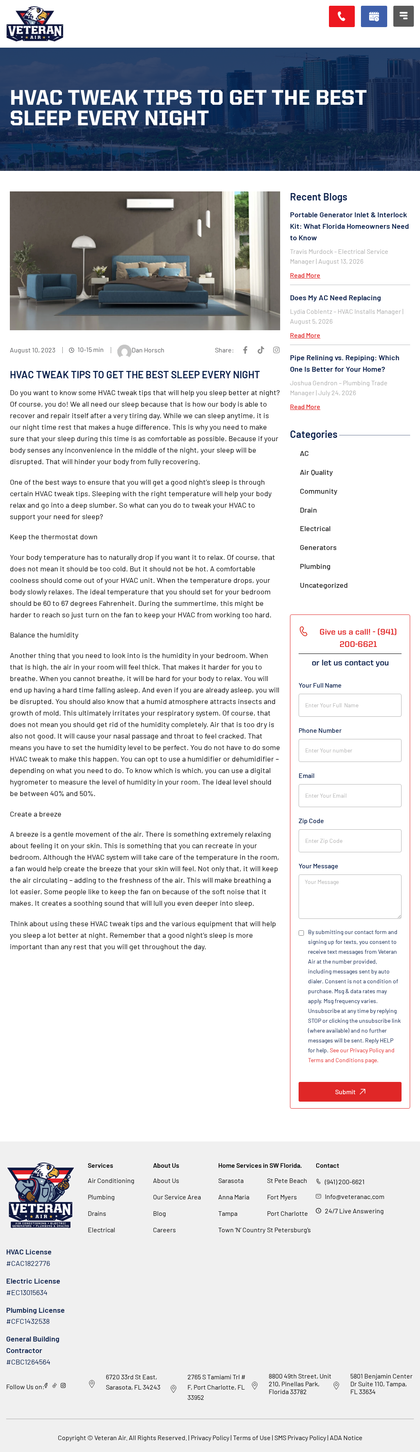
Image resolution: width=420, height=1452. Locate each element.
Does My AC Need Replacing (335, 297)
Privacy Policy (210, 1437)
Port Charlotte (287, 1213)
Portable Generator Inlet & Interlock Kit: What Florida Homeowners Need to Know (349, 226)
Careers (164, 1229)
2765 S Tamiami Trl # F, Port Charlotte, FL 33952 (216, 1387)
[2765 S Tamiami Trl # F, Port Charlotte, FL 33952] (173, 1389)
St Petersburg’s (289, 1229)
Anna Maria (233, 1197)
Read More (305, 275)
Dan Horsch (148, 350)
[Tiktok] (260, 350)
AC (304, 453)
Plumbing (315, 566)
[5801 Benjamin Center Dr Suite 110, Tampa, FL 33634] (336, 1386)
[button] (374, 16)
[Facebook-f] (245, 350)
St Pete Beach (287, 1180)
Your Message (318, 866)
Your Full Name (320, 685)
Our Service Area (177, 1197)
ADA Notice (346, 1437)
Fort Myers (282, 1197)
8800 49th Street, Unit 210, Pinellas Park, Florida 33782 (300, 1383)
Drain (308, 509)
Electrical (315, 528)
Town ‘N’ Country (241, 1229)
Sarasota (231, 1180)
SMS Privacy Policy (300, 1437)
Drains (97, 1213)
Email (307, 775)
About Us (166, 1180)
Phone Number (320, 730)
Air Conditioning (111, 1180)
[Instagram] (276, 350)
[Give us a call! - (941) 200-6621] (303, 631)
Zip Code (311, 820)
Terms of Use (252, 1437)
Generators (318, 547)
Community (319, 490)
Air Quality (316, 471)
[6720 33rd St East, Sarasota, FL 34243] (92, 1384)
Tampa (227, 1213)
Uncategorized (324, 584)
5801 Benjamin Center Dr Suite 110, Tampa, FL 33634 (381, 1383)
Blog (159, 1213)
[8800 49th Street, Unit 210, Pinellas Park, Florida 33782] (255, 1386)
